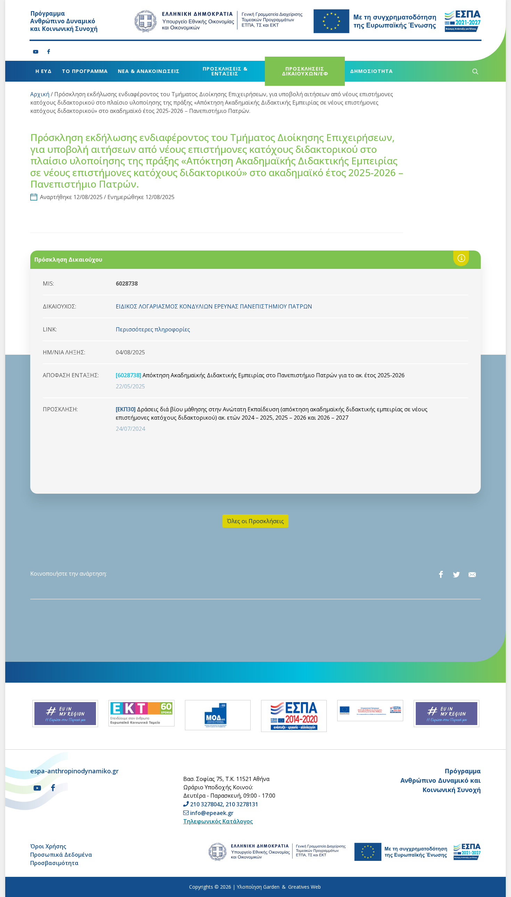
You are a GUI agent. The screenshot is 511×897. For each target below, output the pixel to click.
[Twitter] (456, 575)
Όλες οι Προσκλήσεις (255, 521)
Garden (271, 886)
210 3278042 (206, 804)
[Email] (472, 575)
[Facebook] (48, 51)
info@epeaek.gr (212, 813)
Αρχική (39, 94)
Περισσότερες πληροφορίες (153, 329)
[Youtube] (35, 51)
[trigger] (474, 71)
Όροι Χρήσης (48, 846)
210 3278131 (242, 804)
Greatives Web (304, 886)
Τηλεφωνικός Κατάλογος (218, 821)
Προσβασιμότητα (54, 863)
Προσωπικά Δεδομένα (61, 854)
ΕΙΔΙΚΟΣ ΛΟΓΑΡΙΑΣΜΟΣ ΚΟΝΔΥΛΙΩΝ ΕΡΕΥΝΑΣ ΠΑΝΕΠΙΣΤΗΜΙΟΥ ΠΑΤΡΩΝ (214, 306)
